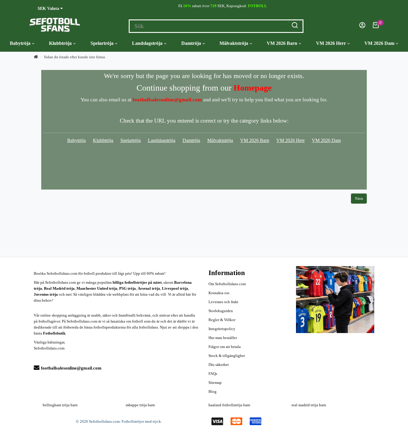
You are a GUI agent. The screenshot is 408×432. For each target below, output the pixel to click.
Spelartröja (102, 43)
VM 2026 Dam (379, 43)
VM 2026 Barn (282, 43)
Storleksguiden (220, 311)
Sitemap (215, 382)
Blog (212, 391)
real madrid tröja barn (309, 405)
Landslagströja (147, 43)
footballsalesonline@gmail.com (71, 368)
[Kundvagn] (376, 27)
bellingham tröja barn (60, 405)
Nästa (359, 198)
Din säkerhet (218, 364)
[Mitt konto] (362, 27)
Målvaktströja (234, 43)
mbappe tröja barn (140, 405)
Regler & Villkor (221, 319)
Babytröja (20, 43)
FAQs (212, 373)
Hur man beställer (222, 337)
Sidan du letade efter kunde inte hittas (74, 57)
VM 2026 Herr (331, 43)
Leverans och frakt (223, 302)
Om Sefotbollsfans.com (227, 284)
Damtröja (191, 43)
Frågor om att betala (224, 346)
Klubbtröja (60, 43)
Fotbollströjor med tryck (141, 421)
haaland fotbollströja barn (229, 405)
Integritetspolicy (221, 328)
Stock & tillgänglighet (226, 355)
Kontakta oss (218, 293)
